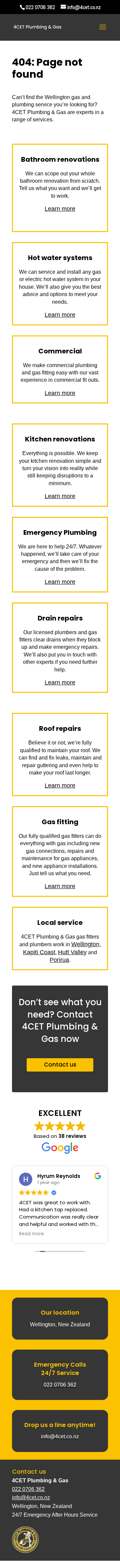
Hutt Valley (72, 952)
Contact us (60, 1065)
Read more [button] (31, 1234)
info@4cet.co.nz (31, 1497)
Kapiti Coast (39, 952)
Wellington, (86, 944)
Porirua (59, 960)
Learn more (60, 208)
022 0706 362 (40, 7)
